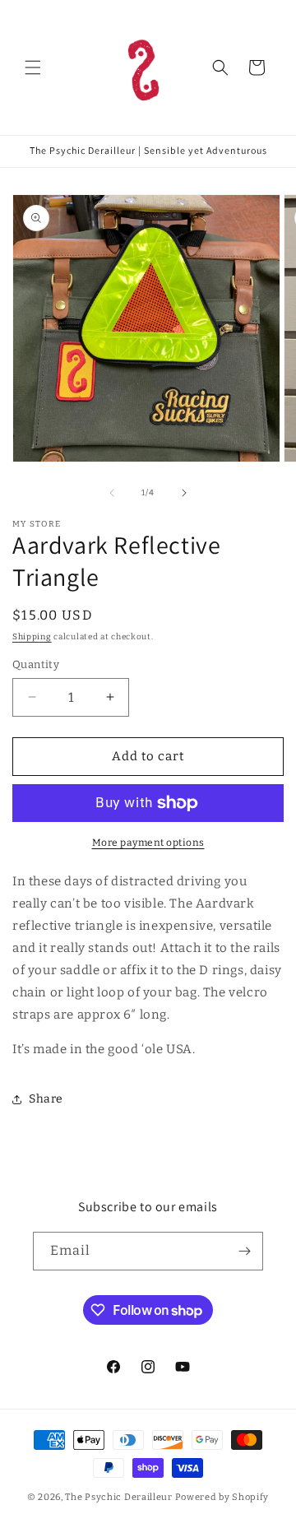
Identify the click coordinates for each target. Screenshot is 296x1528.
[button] (33, 67)
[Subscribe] (244, 1251)
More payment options (148, 842)
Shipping (32, 637)
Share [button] (46, 1099)
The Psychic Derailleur (118, 1497)
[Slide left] (112, 493)
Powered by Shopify (222, 1497)
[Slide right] (184, 493)
